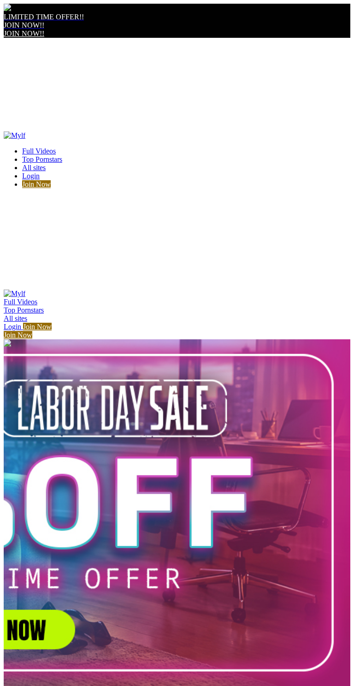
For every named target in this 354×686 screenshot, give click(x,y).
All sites (34, 168)
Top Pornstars (42, 159)
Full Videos (39, 151)
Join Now (36, 184)
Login (31, 176)
